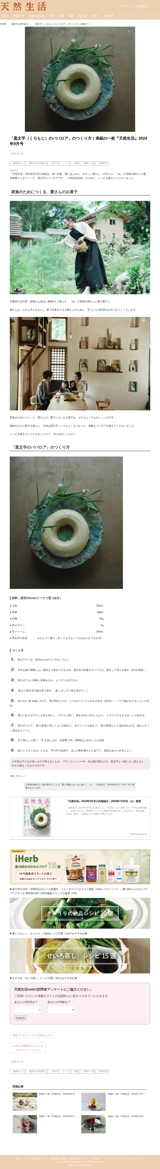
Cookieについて (136, 1159)
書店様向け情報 (58, 1159)
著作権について (40, 1159)
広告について (22, 1159)
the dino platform (83, 1165)
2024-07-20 (17, 153)
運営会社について (78, 1159)
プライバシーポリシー (114, 1159)
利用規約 (95, 1159)
